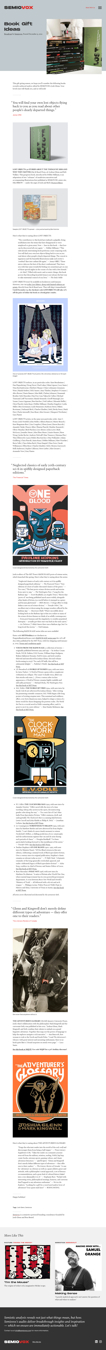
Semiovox (18, 34)
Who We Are (36, 1342)
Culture (8, 1242)
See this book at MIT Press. (26, 685)
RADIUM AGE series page (46, 638)
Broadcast (8, 34)
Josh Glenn (21, 1207)
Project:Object (57, 183)
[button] (100, 8)
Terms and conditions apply (30, 643)
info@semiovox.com (23, 1330)
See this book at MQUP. (22, 1049)
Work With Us (90, 8)
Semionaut (71, 1242)
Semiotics (60, 1242)
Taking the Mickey (22, 1242)
